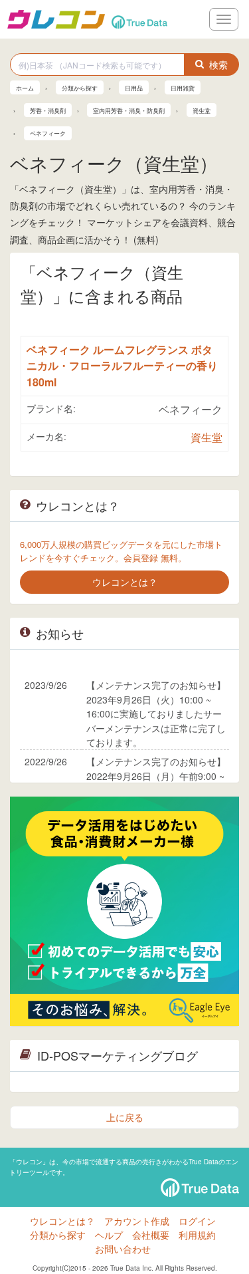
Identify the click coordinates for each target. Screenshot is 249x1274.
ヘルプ (109, 1234)
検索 (218, 64)
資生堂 (206, 437)
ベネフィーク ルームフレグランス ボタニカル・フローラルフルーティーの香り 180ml (122, 366)
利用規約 (197, 1234)
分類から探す (58, 1234)
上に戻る (124, 1117)
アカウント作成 (136, 1220)
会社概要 (150, 1234)
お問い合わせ (123, 1248)
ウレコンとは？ (62, 1220)
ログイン (197, 1220)
